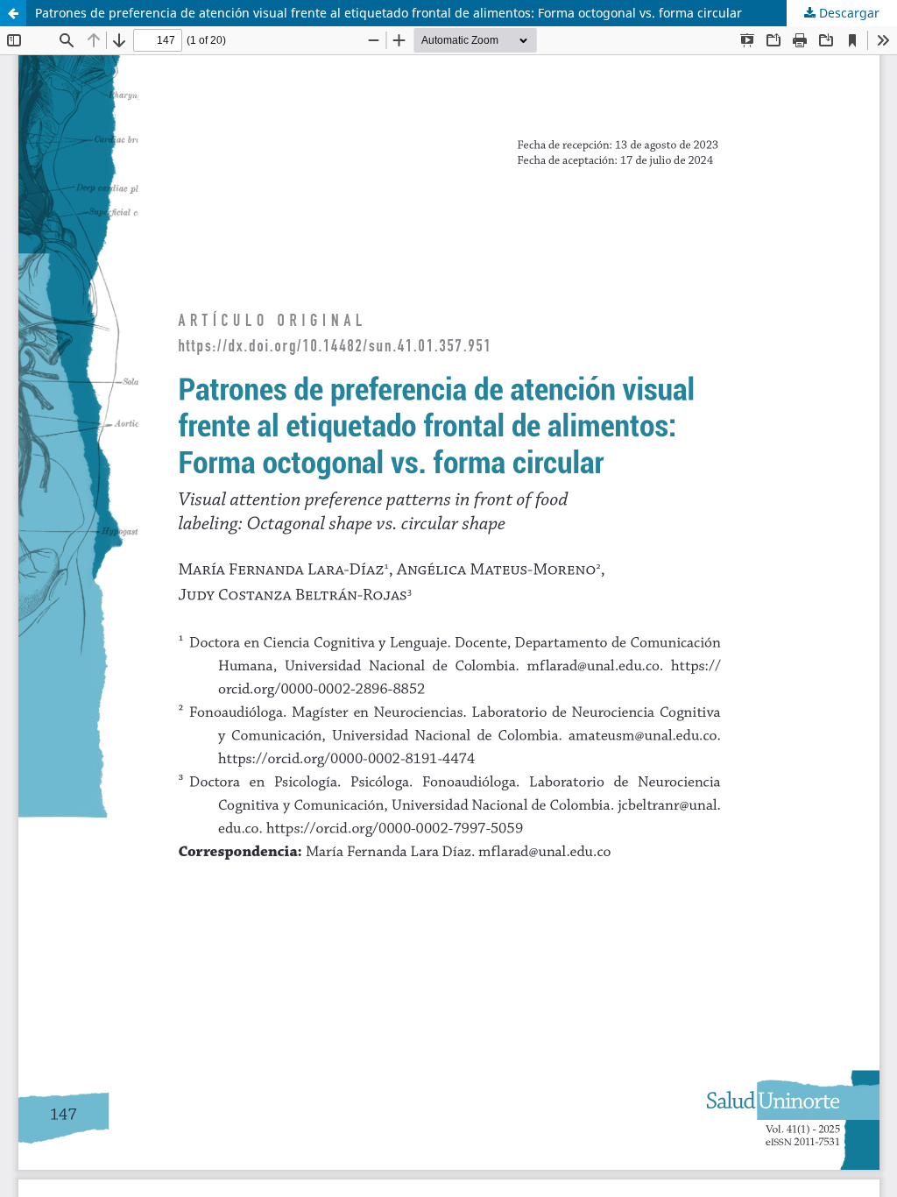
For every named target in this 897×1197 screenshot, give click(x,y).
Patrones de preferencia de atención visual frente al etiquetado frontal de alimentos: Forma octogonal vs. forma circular (388, 12)
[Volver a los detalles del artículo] (13, 13)
